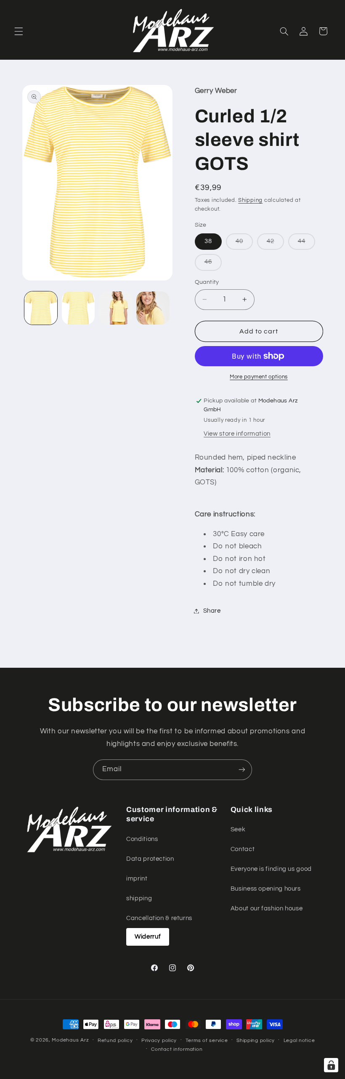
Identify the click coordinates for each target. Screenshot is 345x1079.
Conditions (142, 839)
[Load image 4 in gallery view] (152, 307)
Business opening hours (266, 889)
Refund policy (115, 1040)
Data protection (150, 859)
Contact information (176, 1049)
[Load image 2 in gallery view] (78, 307)
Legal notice (299, 1040)
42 (275, 244)
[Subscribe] (242, 769)
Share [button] (212, 611)
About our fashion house (267, 908)
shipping (139, 898)
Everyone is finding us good (271, 869)
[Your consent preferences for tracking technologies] (331, 1065)
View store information (237, 434)
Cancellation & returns (159, 918)
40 (244, 244)
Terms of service (207, 1040)
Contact (243, 849)
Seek (238, 829)
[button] (18, 31)
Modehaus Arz (70, 1040)
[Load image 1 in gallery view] (40, 307)
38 (208, 241)
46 (213, 264)
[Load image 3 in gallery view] (115, 307)
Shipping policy (255, 1040)
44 (306, 244)
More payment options (259, 377)
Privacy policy (159, 1040)
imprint (136, 878)
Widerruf (148, 937)
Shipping (250, 200)
